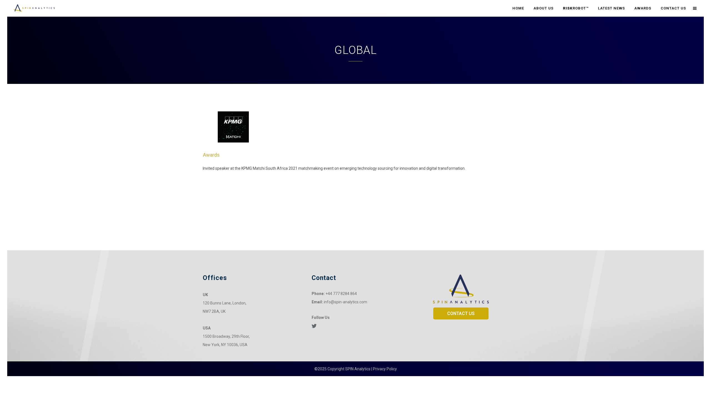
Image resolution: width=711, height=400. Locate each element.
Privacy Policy (385, 369)
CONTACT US (461, 313)
